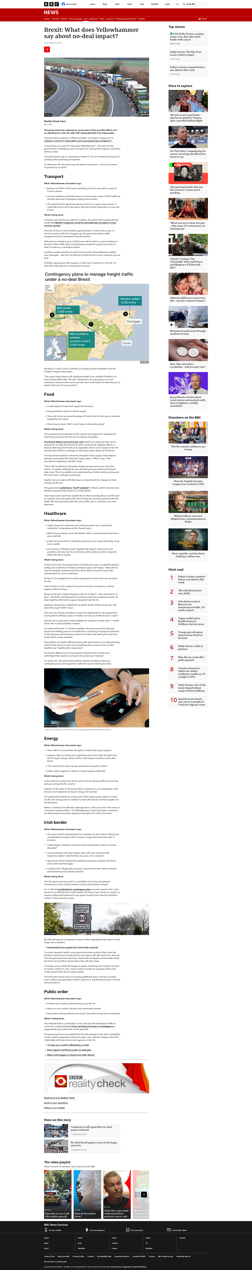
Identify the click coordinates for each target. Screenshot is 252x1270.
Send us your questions (56, 1103)
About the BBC (64, 1256)
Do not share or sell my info (55, 1262)
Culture (115, 1243)
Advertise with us (183, 1256)
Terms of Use (49, 1256)
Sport (117, 4)
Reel (142, 4)
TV (147, 1243)
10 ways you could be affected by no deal (68, 1045)
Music (148, 1238)
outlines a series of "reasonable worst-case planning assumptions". (78, 141)
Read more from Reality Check (59, 1098)
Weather (149, 1248)
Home (92, 4)
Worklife (154, 4)
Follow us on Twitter (54, 1108)
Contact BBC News (179, 1230)
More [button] (204, 19)
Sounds (182, 1238)
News (105, 4)
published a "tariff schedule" (75, 488)
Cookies (90, 1256)
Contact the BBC (139, 1256)
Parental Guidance (121, 1256)
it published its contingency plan (74, 889)
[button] (177, 4)
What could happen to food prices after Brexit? (71, 1055)
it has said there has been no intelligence (92, 1026)
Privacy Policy (78, 1256)
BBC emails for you (165, 1256)
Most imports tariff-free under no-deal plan (69, 1050)
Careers (152, 1256)
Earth (129, 4)
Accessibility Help (104, 1256)
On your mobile (55, 1230)
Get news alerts (137, 1230)
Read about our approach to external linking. (129, 1267)
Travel (167, 4)
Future (114, 1248)
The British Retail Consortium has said (63, 442)
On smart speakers (97, 1230)
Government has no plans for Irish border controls (72, 947)
